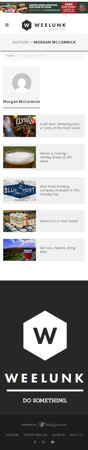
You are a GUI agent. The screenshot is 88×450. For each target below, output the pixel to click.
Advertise (58, 435)
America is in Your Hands (59, 221)
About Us (76, 435)
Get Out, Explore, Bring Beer (57, 250)
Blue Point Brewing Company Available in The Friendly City (59, 190)
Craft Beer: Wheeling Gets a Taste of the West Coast (60, 126)
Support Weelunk (35, 435)
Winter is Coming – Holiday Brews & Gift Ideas (56, 157)
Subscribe (12, 435)
